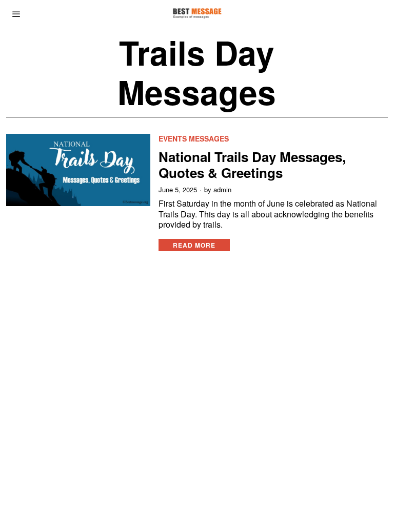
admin (222, 189)
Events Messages (194, 139)
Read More (194, 245)
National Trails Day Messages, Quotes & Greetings (252, 164)
